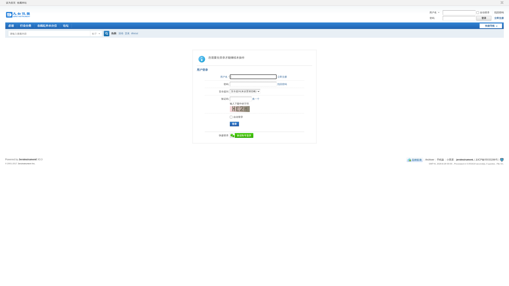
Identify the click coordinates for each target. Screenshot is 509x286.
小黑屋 (450, 159)
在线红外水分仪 (47, 25)
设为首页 (11, 2)
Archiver (429, 159)
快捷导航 (490, 25)
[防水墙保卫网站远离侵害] (502, 159)
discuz (134, 33)
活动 (121, 33)
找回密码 (499, 12)
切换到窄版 (501, 3)
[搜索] (106, 33)
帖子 (94, 33)
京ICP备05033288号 (487, 159)
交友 (127, 33)
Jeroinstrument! (28, 159)
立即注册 (499, 18)
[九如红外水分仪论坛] (18, 20)
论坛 (66, 25)
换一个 (255, 99)
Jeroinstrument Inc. (26, 163)
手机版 (440, 159)
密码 (432, 18)
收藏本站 (22, 2)
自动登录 (485, 12)
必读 (11, 25)
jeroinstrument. (465, 159)
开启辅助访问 (498, 3)
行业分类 (25, 25)
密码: (226, 84)
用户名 (433, 12)
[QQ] (415, 159)
